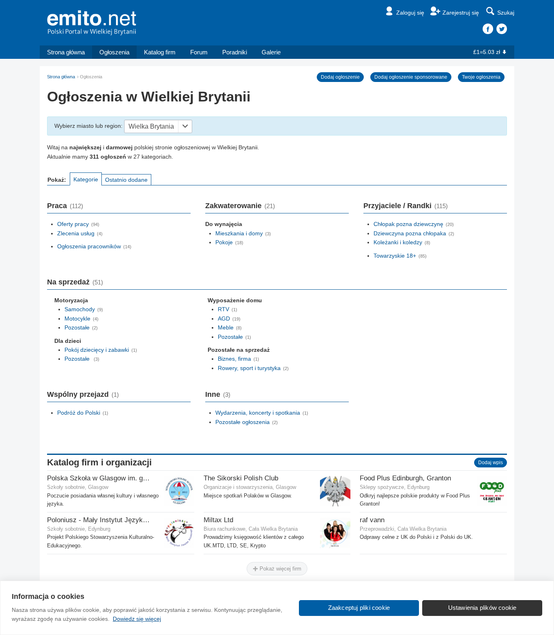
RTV (223, 309)
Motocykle (77, 318)
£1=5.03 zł (486, 52)
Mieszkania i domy (239, 233)
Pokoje (224, 242)
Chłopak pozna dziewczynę (408, 224)
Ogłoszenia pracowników (89, 246)
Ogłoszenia (114, 52)
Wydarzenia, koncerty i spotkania (257, 412)
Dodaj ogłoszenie (340, 77)
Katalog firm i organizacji (99, 462)
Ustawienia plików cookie (482, 607)
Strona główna (66, 52)
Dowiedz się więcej (137, 619)
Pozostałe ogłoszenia (242, 422)
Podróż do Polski (78, 412)
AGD (224, 318)
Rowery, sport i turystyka (249, 368)
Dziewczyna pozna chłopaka (410, 233)
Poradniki (234, 52)
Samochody (79, 309)
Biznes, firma (234, 358)
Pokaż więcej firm (279, 569)
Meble (226, 327)
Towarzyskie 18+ (395, 255)
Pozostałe (77, 327)
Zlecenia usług (75, 233)
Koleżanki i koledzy (398, 242)
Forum (199, 52)
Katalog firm (160, 52)
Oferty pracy (73, 224)
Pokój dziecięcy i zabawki (96, 350)
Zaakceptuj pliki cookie (359, 607)
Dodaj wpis (490, 462)
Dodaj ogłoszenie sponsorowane (410, 77)
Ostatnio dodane (126, 180)
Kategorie (85, 179)
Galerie (271, 52)
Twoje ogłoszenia (481, 77)
